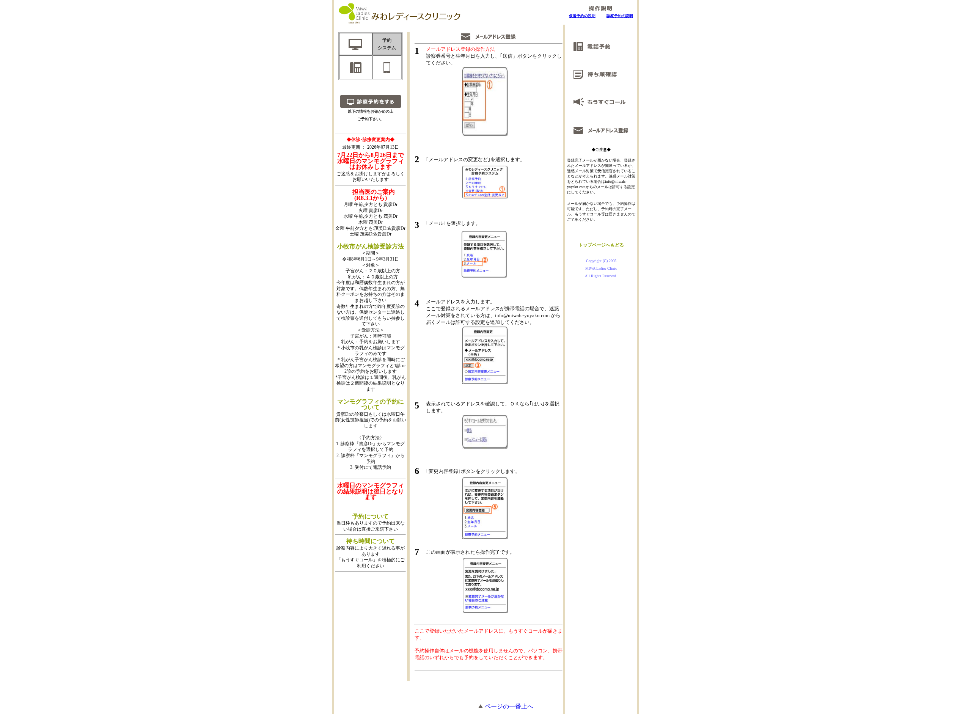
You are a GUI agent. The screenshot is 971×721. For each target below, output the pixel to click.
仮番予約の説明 (582, 16)
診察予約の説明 (619, 16)
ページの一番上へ (509, 706)
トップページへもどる (601, 245)
